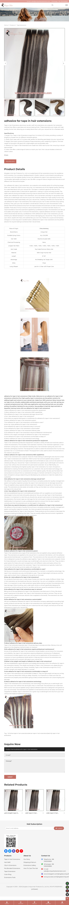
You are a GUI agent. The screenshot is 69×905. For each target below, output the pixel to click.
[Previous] (5, 63)
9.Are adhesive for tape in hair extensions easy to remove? (22, 426)
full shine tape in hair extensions (18, 733)
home (62, 903)
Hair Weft (7, 862)
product (34, 903)
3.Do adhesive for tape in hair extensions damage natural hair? (23, 414)
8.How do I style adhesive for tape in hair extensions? (20, 424)
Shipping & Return (30, 862)
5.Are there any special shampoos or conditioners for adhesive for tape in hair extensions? (32, 418)
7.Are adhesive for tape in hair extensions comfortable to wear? (24, 422)
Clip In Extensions (10, 865)
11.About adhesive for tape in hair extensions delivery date (22, 430)
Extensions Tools (9, 877)
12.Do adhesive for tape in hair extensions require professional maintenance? (28, 432)
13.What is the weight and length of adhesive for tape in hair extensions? (26, 434)
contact (7, 903)
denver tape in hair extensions (37, 733)
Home (6, 25)
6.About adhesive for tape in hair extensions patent (20, 420)
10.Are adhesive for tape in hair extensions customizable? (22, 428)
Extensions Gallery (30, 865)
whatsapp (20, 903)
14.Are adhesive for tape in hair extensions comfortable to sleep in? (25, 436)
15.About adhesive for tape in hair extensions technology (21, 438)
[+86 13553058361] (67, 883)
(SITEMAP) (34, 889)
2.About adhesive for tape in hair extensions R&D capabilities (23, 412)
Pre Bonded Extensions (12, 868)
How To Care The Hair (31, 868)
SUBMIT (60, 828)
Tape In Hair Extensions (12, 859)
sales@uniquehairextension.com (40, 1)
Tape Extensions (21, 25)
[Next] (63, 63)
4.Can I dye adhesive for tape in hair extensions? (19, 416)
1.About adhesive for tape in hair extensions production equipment (25, 410)
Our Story (27, 859)
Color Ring (7, 874)
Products (12, 25)
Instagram (48, 903)
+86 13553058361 (63, 1)
